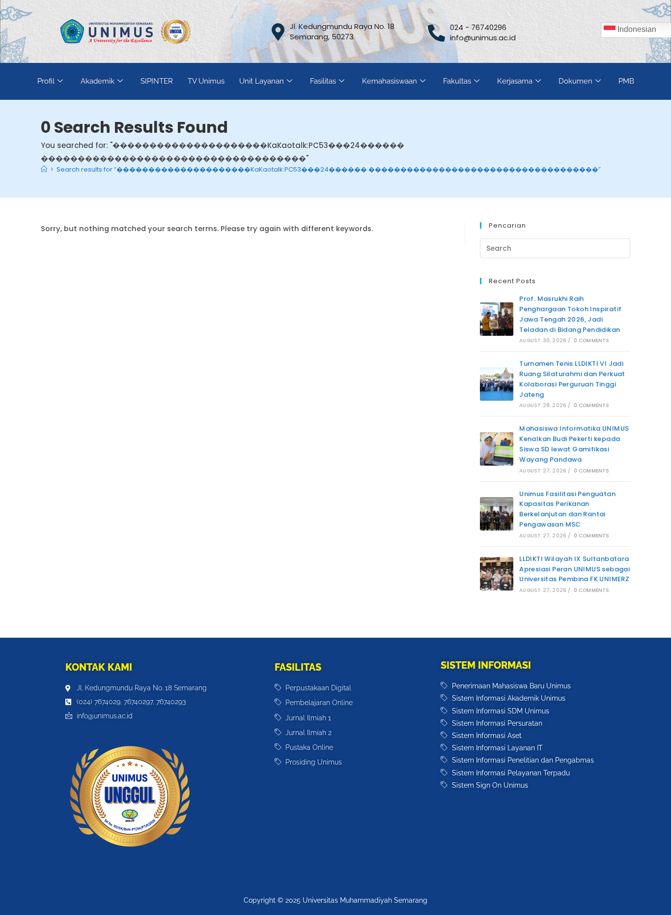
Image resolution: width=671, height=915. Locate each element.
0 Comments (592, 340)
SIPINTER (156, 81)
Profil (46, 81)
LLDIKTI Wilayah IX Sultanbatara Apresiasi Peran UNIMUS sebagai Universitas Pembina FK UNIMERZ (574, 569)
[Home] (44, 169)
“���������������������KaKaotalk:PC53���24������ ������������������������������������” (328, 169)
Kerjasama (514, 81)
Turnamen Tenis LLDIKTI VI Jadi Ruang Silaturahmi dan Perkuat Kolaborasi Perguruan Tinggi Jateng (572, 379)
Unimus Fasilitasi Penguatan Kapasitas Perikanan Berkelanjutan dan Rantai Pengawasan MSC (567, 509)
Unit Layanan (261, 81)
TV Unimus (206, 81)
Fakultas (457, 81)
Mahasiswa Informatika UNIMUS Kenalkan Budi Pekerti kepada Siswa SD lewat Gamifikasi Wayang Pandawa (574, 444)
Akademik (97, 81)
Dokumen (575, 81)
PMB (626, 81)
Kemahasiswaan (389, 81)
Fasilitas (323, 81)
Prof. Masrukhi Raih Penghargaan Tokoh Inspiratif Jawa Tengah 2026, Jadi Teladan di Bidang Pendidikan (570, 314)
